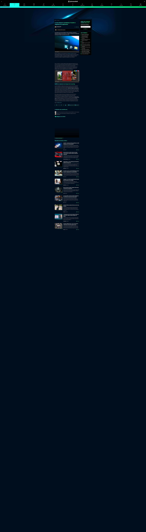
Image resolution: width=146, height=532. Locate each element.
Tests (64, 193)
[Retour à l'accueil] (73, 1)
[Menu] (1, 1)
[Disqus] (67, 127)
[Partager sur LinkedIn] (66, 105)
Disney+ (64, 229)
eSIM (92, 5)
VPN (72, 5)
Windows (58, 20)
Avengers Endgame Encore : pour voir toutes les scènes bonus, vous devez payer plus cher (70, 224)
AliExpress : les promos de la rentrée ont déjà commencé (85, 34)
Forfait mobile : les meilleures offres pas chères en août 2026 (85, 51)
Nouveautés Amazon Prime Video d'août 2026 (86, 46)
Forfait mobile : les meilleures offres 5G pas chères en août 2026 (86, 50)
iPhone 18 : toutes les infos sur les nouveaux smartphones (86, 40)
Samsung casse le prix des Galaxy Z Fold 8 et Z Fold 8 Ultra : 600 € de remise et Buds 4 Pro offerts (71, 215)
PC (14, 5)
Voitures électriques (65, 159)
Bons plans (53, 5)
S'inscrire (85, 28)
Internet (64, 211)
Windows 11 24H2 (70, 53)
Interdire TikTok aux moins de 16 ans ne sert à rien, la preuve (71, 205)
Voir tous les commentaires (59, 138)
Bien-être (140, 5)
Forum (131, 5)
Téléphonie (4, 5)
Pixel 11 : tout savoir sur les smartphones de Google (85, 36)
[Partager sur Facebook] (61, 105)
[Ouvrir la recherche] (144, 1)
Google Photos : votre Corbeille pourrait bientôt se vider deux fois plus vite (71, 162)
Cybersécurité (82, 5)
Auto (34, 5)
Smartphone (64, 221)
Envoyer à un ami (71, 105)
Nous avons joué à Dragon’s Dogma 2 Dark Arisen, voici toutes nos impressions (71, 188)
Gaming (24, 5)
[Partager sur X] (57, 105)
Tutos (63, 5)
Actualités (121, 5)
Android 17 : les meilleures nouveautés (85, 38)
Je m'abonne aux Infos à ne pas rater (61, 29)
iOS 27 (82, 41)
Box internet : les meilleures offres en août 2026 (86, 48)
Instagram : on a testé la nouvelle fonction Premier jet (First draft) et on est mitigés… (71, 180)
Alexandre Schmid (59, 26)
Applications (64, 168)
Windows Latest (59, 102)
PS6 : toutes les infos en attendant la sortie (86, 42)
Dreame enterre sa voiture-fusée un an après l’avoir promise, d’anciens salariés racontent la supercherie (70, 153)
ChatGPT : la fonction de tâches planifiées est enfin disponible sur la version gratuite (71, 143)
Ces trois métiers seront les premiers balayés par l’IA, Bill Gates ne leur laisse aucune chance (71, 196)
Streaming (101, 5)
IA (111, 5)
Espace (44, 5)
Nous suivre (77, 105)
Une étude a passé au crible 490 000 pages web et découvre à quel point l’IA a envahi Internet (71, 171)
